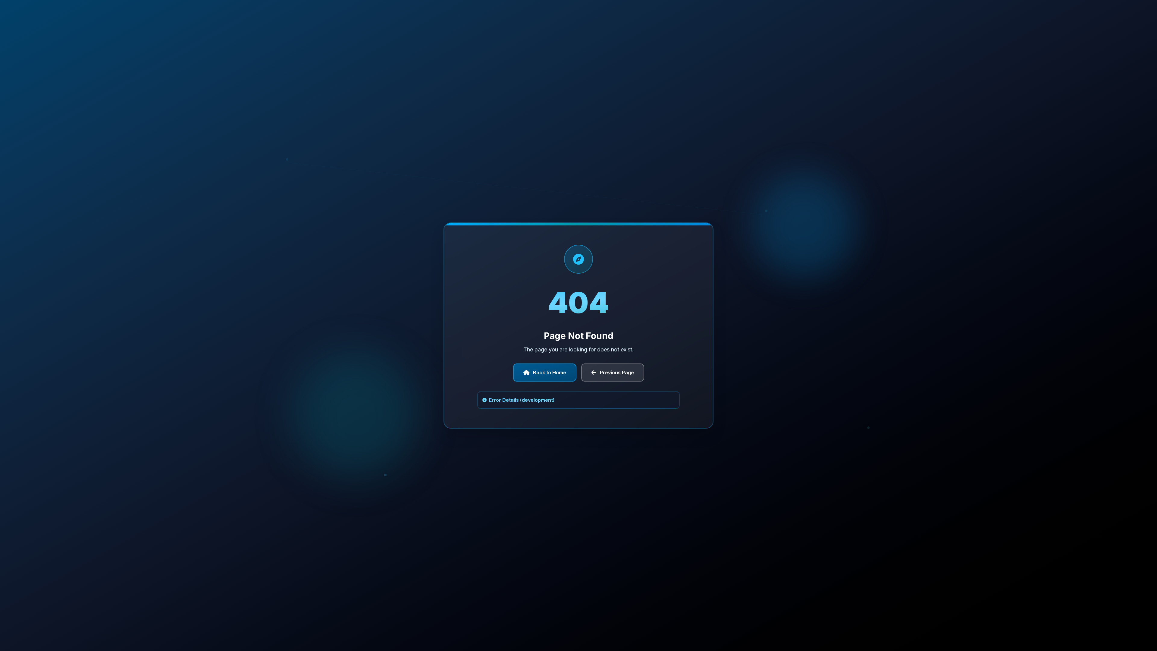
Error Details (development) (522, 400)
